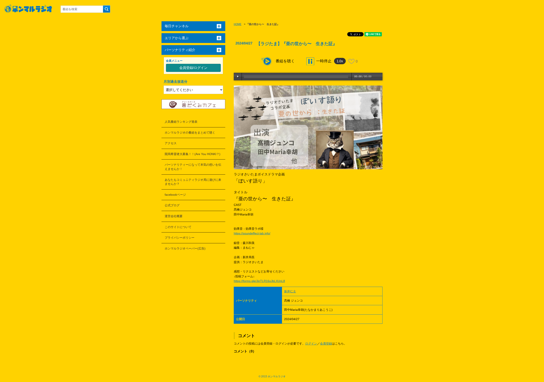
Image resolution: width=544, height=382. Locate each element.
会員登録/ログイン (193, 68)
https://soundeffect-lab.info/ (252, 233)
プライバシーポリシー (179, 237)
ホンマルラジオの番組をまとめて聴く (190, 132)
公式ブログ (172, 205)
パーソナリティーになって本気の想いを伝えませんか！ (193, 167)
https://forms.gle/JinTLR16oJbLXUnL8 (259, 281)
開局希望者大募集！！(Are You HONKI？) (192, 154)
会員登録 (326, 343)
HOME (237, 24)
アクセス (171, 143)
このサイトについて (178, 227)
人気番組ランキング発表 (181, 121)
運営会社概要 (174, 216)
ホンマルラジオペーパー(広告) (185, 248)
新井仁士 (290, 291)
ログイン (311, 343)
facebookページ (175, 194)
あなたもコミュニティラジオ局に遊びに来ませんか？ (193, 182)
